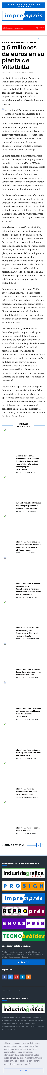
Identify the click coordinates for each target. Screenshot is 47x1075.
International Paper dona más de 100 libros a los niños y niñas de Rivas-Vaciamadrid (28, 672)
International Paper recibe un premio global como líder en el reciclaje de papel (28, 752)
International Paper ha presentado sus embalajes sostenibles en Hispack (26, 791)
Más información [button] (24, 1064)
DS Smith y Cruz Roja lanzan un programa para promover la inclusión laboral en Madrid (28, 505)
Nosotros (12, 991)
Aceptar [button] (23, 1071)
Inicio (4, 991)
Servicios (22, 991)
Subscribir (24, 962)
